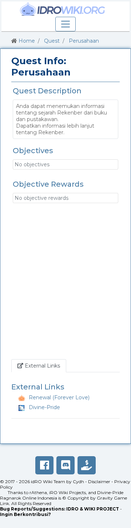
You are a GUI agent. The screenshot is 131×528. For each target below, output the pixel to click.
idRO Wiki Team (48, 481)
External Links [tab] (44, 365)
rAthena (38, 492)
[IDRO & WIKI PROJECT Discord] (65, 465)
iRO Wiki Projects (67, 492)
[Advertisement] (65, 284)
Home (27, 41)
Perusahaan (84, 41)
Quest (52, 41)
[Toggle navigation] (65, 24)
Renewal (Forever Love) (59, 397)
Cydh (78, 481)
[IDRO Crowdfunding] (87, 465)
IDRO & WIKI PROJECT (92, 509)
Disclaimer (99, 481)
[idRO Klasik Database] (63, 9)
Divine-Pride (44, 407)
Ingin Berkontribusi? (25, 514)
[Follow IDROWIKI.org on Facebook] (44, 465)
